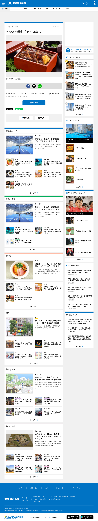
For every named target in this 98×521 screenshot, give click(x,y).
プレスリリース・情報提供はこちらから (63, 496)
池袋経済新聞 (17, 3)
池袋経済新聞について (39, 496)
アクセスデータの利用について (41, 499)
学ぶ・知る (70, 9)
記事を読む (34, 103)
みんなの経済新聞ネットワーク (13, 517)
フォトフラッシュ (12, 27)
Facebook (83, 3)
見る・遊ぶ (37, 9)
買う (46, 9)
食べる (26, 9)
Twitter (87, 3)
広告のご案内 (36, 501)
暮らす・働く (57, 9)
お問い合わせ (56, 499)
